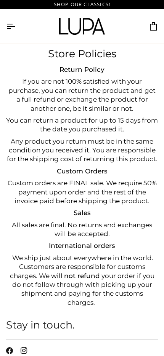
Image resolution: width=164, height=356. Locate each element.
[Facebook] (9, 350)
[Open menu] (17, 26)
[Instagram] (24, 350)
